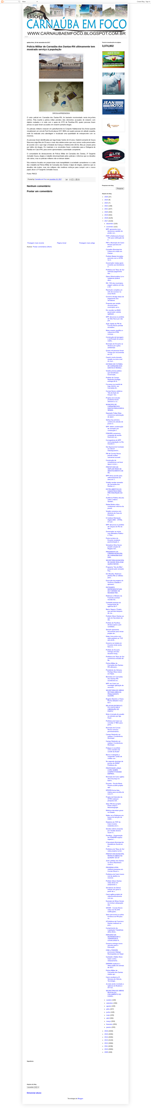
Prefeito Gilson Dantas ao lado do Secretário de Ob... (115, 618)
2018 (106, 218)
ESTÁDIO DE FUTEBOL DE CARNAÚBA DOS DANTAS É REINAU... (114, 366)
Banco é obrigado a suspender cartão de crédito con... (114, 756)
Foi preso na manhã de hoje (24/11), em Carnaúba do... (114, 386)
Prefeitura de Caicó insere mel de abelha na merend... (115, 876)
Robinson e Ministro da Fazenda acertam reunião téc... (114, 597)
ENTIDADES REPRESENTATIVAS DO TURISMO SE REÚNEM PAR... (114, 590)
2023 (106, 203)
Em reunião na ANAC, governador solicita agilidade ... (113, 312)
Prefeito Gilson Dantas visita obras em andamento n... (114, 883)
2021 (106, 209)
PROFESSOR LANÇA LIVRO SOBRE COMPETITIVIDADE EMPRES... (114, 771)
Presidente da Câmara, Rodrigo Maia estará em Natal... (114, 672)
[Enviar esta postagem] (66, 179)
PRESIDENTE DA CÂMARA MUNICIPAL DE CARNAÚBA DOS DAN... (114, 554)
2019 (106, 215)
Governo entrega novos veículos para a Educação (114, 945)
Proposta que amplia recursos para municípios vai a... (113, 305)
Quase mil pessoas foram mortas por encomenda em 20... (115, 352)
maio (108, 1015)
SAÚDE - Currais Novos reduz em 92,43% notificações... (114, 909)
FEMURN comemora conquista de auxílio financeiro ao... (113, 435)
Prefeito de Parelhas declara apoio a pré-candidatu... (114, 624)
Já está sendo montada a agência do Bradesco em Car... (115, 986)
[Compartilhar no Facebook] (77, 179)
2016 (106, 1031)
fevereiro (109, 1024)
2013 (106, 1040)
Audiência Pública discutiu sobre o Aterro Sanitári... (115, 499)
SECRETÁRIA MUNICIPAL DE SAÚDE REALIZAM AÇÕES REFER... (115, 562)
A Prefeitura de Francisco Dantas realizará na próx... (115, 923)
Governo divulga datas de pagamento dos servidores (115, 298)
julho (108, 1009)
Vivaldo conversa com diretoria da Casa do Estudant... (114, 513)
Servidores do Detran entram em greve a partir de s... (113, 889)
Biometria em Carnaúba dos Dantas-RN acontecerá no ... (114, 678)
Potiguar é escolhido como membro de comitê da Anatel (113, 750)
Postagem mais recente (35, 243)
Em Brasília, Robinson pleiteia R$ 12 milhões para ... (114, 575)
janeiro (109, 1027)
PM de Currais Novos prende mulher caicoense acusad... (113, 455)
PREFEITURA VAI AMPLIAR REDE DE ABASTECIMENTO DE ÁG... (114, 469)
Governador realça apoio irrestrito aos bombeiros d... (115, 265)
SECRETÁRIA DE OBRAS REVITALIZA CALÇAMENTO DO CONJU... (115, 993)
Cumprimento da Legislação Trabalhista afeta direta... (114, 930)
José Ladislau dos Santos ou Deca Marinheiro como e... (115, 862)
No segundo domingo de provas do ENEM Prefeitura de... (114, 763)
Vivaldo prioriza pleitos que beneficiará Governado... (114, 372)
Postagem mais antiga (87, 243)
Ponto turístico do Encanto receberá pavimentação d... (113, 540)
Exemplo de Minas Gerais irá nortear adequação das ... (115, 903)
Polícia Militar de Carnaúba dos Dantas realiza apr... (114, 972)
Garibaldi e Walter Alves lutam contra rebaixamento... (114, 959)
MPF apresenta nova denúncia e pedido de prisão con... (114, 231)
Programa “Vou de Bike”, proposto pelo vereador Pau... (115, 569)
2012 (106, 1043)
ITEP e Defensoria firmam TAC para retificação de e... (115, 238)
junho (108, 1012)
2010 (106, 1049)
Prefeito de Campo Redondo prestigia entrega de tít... (113, 379)
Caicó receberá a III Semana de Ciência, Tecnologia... (114, 979)
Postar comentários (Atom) (42, 247)
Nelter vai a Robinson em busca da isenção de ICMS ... (115, 817)
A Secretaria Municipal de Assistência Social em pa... (115, 844)
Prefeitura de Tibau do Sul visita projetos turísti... (115, 850)
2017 (106, 221)
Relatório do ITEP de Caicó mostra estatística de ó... (113, 824)
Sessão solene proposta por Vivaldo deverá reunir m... (114, 830)
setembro (109, 1003)
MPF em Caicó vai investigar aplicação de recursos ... (115, 685)
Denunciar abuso (34, 1093)
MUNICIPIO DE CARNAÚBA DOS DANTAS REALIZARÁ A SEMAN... (115, 407)
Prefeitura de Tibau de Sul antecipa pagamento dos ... (115, 271)
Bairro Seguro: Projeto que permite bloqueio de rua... (114, 611)
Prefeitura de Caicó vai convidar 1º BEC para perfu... (114, 723)
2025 (106, 197)
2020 (106, 212)
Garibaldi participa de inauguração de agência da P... (113, 604)
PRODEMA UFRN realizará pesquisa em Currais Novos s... (114, 869)
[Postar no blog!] (72, 179)
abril (108, 1018)
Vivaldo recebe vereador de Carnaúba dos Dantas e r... (114, 484)
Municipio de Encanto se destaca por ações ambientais (114, 345)
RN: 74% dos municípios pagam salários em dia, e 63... (115, 285)
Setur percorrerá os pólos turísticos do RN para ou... (115, 916)
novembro (110, 227)
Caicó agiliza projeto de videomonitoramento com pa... (114, 896)
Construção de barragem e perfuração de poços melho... (114, 339)
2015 (106, 1034)
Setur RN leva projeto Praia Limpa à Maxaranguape (113, 805)
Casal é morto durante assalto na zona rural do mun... (114, 359)
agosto (109, 1006)
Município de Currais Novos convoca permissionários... (113, 729)
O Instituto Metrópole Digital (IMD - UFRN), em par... (114, 520)
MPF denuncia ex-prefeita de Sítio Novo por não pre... (115, 319)
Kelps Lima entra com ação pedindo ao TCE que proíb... (114, 638)
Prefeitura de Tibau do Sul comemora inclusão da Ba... (115, 658)
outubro (109, 1000)
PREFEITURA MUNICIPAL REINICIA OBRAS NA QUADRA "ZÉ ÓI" (115, 856)
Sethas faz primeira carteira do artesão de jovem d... (114, 422)
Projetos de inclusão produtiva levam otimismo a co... (113, 399)
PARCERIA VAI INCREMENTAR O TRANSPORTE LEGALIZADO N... (113, 937)
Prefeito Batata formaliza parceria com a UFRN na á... (114, 258)
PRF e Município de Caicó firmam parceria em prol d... (115, 244)
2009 (106, 1052)
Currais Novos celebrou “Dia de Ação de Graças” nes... (114, 393)
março (108, 1021)
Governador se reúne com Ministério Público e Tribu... (114, 533)
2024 (106, 200)
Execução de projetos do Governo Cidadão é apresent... (114, 582)
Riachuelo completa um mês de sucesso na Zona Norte (114, 292)
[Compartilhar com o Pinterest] (79, 179)
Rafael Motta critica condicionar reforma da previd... (115, 506)
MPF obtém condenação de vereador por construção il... (114, 428)
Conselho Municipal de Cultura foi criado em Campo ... (114, 251)
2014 (106, 1037)
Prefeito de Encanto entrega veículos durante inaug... (113, 651)
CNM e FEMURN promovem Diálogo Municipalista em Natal (114, 952)
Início (26, 37)
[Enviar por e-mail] (70, 179)
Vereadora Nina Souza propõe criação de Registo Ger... (114, 547)
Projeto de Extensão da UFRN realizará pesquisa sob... (114, 799)
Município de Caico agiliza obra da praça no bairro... (115, 778)
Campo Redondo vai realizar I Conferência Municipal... (114, 736)
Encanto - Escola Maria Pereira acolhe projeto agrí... (114, 785)
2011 (106, 1046)
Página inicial (61, 243)
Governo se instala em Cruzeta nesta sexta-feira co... (114, 645)
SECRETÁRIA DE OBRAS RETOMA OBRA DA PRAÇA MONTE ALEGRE (115, 693)
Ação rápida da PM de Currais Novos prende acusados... (114, 325)
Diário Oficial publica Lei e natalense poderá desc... (115, 278)
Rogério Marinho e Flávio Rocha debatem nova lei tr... (115, 701)
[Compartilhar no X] (74, 179)
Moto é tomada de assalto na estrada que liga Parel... (115, 716)
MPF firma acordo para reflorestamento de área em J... (114, 477)
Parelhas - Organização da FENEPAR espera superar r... (114, 837)
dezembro (110, 223)
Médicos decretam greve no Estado (114, 811)
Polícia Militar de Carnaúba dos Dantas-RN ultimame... (114, 665)
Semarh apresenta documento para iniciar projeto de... (115, 631)
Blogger (80, 1098)
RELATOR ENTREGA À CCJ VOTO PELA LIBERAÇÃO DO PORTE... (114, 708)
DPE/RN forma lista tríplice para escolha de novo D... (115, 792)
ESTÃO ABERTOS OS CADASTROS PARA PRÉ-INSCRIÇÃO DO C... (114, 492)
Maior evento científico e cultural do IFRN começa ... (114, 332)
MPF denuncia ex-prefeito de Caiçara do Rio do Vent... (115, 526)
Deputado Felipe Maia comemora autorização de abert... (115, 415)
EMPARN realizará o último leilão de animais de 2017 (115, 965)
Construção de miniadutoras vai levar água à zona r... (114, 462)
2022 (106, 206)
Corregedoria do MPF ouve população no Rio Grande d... (115, 442)
